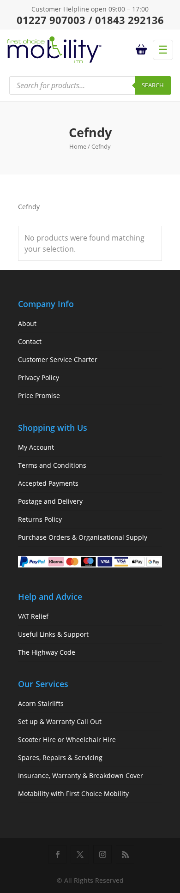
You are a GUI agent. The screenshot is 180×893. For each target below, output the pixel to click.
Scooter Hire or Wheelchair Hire (67, 739)
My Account (36, 447)
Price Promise (39, 395)
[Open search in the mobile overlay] (90, 85)
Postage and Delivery (50, 501)
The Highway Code (46, 652)
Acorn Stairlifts (41, 703)
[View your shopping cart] (143, 49)
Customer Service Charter (57, 359)
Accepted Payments (48, 483)
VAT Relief (33, 616)
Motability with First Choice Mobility (73, 793)
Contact (30, 341)
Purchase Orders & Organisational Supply (82, 537)
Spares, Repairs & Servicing (60, 757)
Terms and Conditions (52, 465)
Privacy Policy (38, 377)
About (27, 323)
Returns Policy (40, 519)
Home (77, 146)
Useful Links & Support (53, 634)
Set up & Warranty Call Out (60, 721)
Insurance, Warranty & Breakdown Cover (80, 775)
